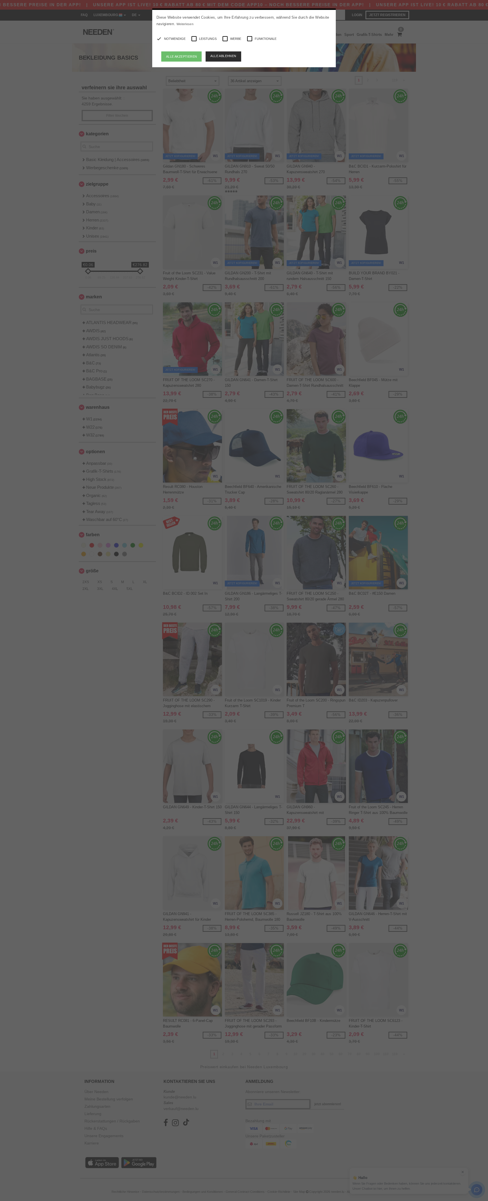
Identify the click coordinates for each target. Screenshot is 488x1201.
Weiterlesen (185, 24)
